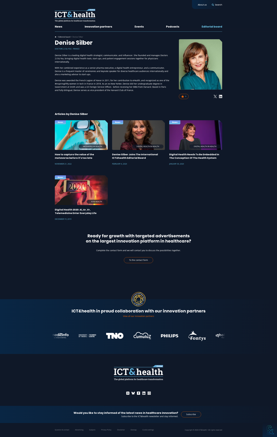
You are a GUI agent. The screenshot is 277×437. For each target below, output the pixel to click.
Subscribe (191, 414)
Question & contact (62, 430)
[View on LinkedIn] (220, 96)
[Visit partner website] (78, 335)
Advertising (79, 430)
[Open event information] (269, 429)
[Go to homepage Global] (75, 15)
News (58, 26)
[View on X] (215, 96)
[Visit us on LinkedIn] (143, 393)
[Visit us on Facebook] (138, 393)
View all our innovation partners (138, 316)
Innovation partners (98, 26)
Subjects (92, 430)
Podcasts (172, 26)
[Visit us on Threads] (127, 393)
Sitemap (134, 430)
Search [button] (218, 4)
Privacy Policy (106, 430)
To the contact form (138, 260)
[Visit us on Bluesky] (133, 393)
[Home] (55, 37)
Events (139, 26)
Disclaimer (121, 430)
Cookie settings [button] (148, 430)
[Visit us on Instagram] (149, 393)
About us (202, 4)
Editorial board (212, 26)
